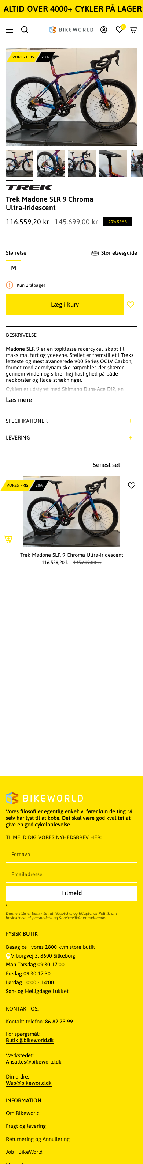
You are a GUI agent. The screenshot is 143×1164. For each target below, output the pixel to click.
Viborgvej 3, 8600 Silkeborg (43, 955)
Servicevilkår (70, 918)
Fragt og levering (26, 1126)
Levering (18, 437)
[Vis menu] (9, 29)
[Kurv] (133, 29)
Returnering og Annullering (38, 1139)
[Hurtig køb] (8, 538)
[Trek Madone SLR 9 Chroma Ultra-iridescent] (71, 511)
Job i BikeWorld (24, 1152)
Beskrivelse (21, 335)
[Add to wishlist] (130, 305)
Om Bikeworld (23, 1113)
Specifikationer (27, 421)
